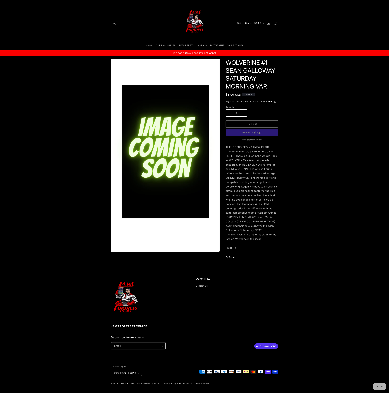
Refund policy (185, 383)
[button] (114, 23)
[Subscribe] (162, 345)
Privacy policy (170, 383)
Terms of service (202, 383)
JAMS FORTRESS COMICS (130, 384)
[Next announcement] (277, 53)
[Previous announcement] (112, 53)
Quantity (230, 107)
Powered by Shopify (152, 384)
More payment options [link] (251, 140)
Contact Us (202, 285)
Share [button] (232, 257)
